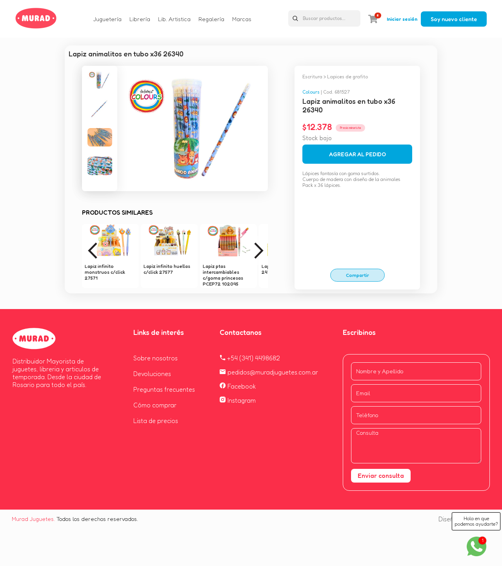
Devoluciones (152, 374)
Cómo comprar (154, 405)
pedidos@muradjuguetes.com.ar (272, 372)
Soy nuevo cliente (454, 19)
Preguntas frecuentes (164, 389)
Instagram (241, 400)
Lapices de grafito (347, 77)
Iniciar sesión (402, 19)
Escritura (312, 77)
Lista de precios (155, 421)
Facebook (241, 386)
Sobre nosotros (155, 358)
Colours (311, 92)
